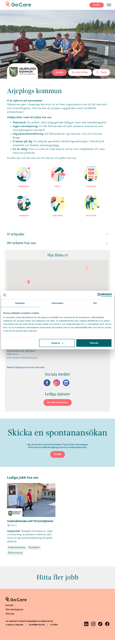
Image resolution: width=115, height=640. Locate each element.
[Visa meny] (108, 4)
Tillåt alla (93, 343)
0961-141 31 (12, 354)
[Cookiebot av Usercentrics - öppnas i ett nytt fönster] (99, 295)
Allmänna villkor (37, 625)
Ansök (97, 5)
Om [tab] (95, 303)
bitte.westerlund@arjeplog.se (22, 358)
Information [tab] (57, 303)
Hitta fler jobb (58, 577)
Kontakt (9, 605)
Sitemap (10, 614)
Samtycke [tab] (20, 303)
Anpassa (55, 343)
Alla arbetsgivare (14, 610)
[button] (28, 282)
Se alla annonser (57, 402)
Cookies (54, 625)
